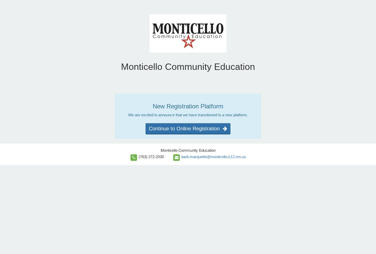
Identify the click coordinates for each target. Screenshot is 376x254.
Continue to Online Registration (186, 128)
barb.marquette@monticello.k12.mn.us (213, 157)
